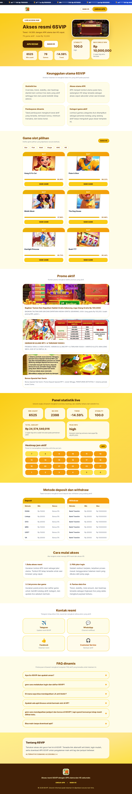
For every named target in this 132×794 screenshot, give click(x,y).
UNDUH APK (99, 9)
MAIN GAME (43, 184)
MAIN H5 (85, 9)
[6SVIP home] (27, 9)
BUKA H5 (103, 141)
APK (103, 446)
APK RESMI (32, 44)
